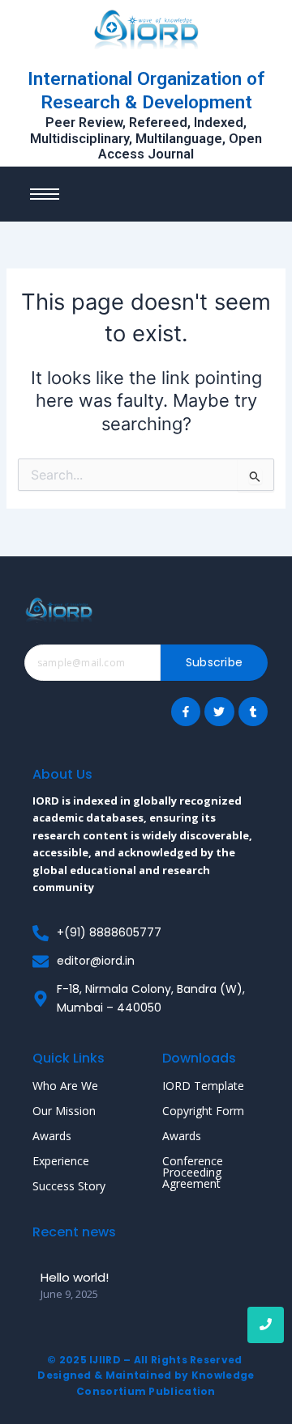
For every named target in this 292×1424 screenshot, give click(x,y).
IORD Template (203, 1085)
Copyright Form (203, 1110)
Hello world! (75, 1277)
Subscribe (214, 662)
